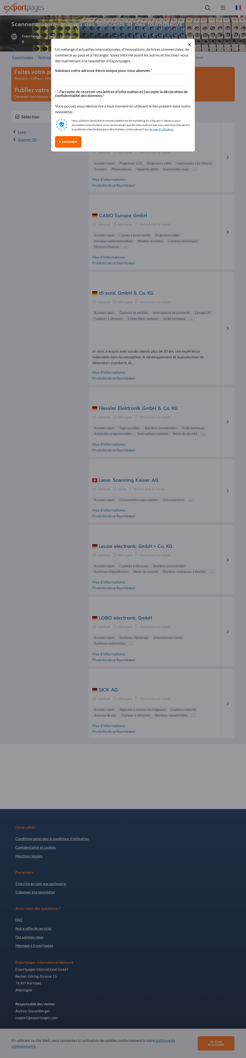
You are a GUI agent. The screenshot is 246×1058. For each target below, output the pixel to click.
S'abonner (68, 142)
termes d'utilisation (161, 129)
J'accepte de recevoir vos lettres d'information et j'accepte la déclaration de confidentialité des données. (121, 93)
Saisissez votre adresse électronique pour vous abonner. (103, 70)
